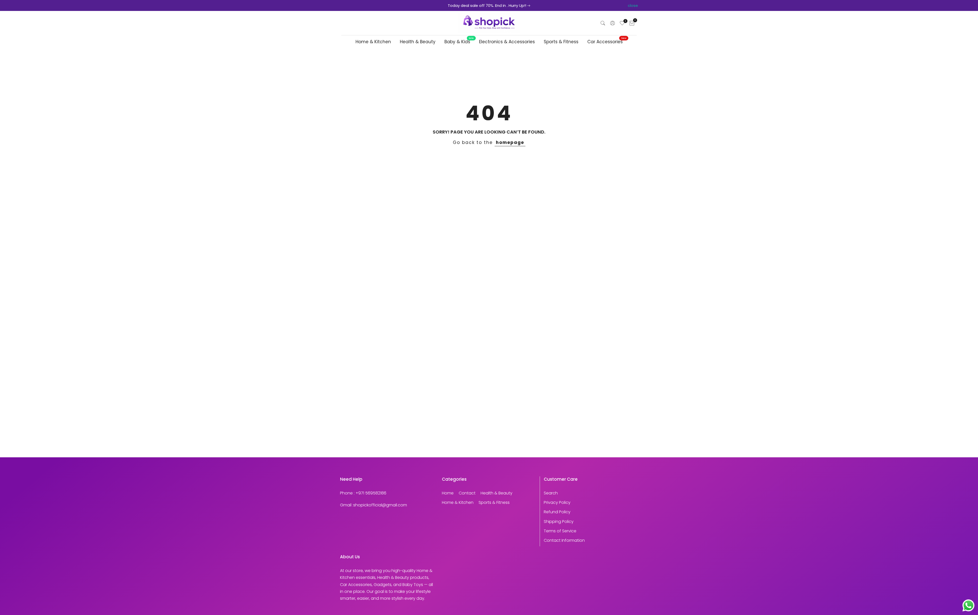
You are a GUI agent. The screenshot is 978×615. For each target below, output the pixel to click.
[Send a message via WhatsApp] (968, 605)
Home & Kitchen (373, 42)
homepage (510, 142)
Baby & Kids (459, 41)
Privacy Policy (557, 502)
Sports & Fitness (561, 42)
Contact (467, 493)
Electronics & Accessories (507, 42)
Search (551, 493)
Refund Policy (557, 512)
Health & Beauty (418, 42)
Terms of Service (560, 531)
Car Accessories (607, 41)
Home (448, 493)
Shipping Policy (559, 521)
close (345, 5)
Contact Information (564, 540)
